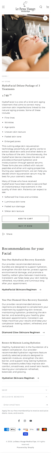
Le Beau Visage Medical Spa (24, 441)
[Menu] (3, 7)
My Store (6, 81)
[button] (40, 7)
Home (4, 76)
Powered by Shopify (25, 447)
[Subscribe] (47, 405)
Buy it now (26, 226)
